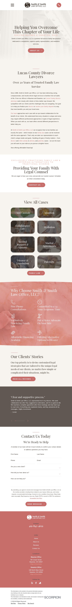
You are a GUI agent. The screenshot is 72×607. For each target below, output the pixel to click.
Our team (14, 113)
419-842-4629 (36, 526)
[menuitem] (13, 603)
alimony (32, 141)
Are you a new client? (18, 466)
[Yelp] (32, 583)
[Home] (35, 5)
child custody (23, 141)
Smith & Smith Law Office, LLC (23, 130)
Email (39, 460)
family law (40, 133)
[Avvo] (40, 583)
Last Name (40, 454)
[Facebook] (36, 583)
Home (36, 538)
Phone (13, 460)
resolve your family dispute (44, 106)
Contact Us (36, 548)
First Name (14, 454)
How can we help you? (18, 478)
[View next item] (28, 421)
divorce (30, 106)
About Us (36, 542)
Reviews (36, 545)
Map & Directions (36, 564)
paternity (41, 141)
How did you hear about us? (20, 472)
